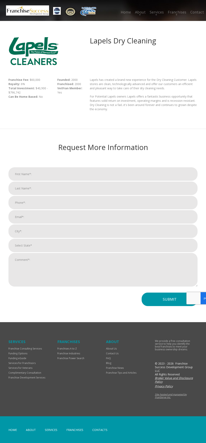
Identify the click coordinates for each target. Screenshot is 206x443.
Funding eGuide (17, 358)
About (140, 12)
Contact (197, 12)
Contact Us (112, 353)
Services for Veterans (20, 368)
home (12, 430)
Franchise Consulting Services (25, 348)
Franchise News (115, 368)
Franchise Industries (68, 353)
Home (126, 12)
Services (157, 12)
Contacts (99, 430)
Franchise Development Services (26, 377)
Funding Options (17, 353)
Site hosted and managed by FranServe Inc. (171, 396)
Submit (170, 299)
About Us (111, 348)
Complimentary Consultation (24, 372)
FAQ (108, 358)
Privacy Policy (164, 386)
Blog (108, 363)
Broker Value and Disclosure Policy (174, 379)
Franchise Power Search (70, 358)
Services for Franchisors (22, 363)
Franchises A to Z (67, 348)
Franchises (177, 12)
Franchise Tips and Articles (121, 372)
